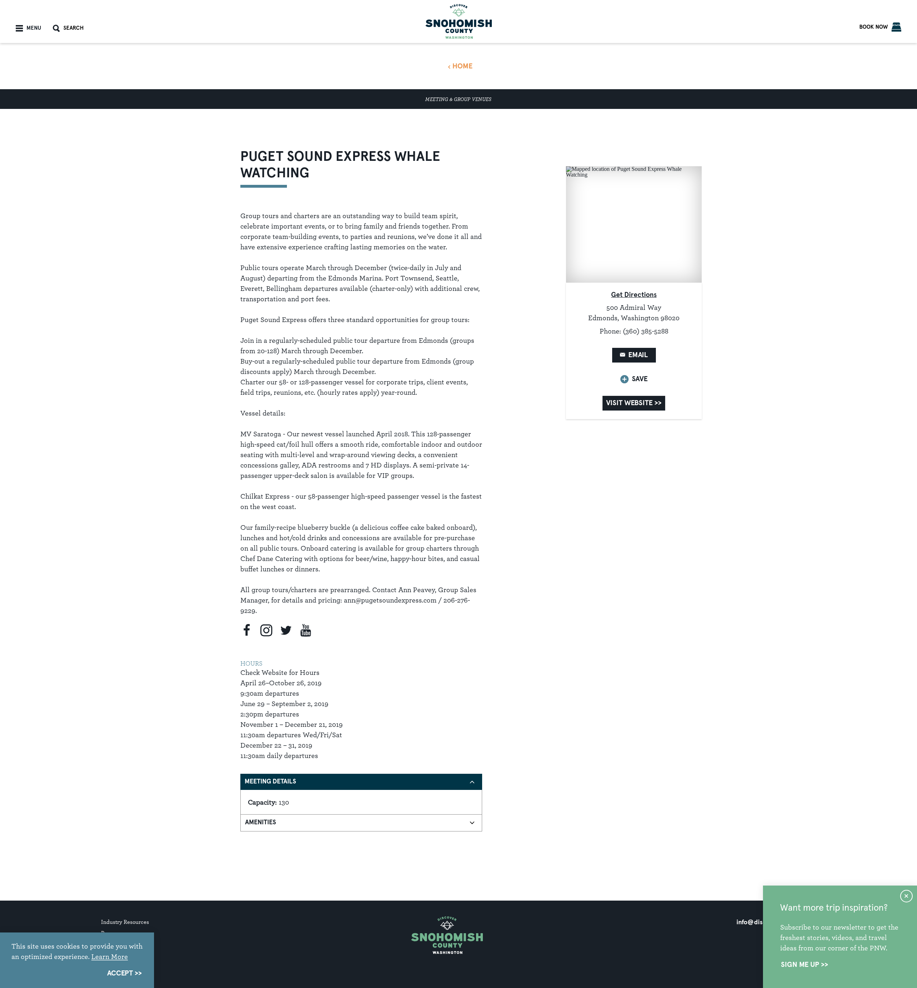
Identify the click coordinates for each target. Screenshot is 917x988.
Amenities (260, 822)
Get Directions (634, 295)
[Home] (459, 21)
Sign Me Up (800, 964)
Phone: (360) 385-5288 (634, 331)
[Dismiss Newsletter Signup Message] (906, 896)
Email (638, 355)
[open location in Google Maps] (634, 224)
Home (462, 66)
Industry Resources (125, 922)
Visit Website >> (633, 403)
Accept (120, 973)
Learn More (109, 956)
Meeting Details (270, 781)
